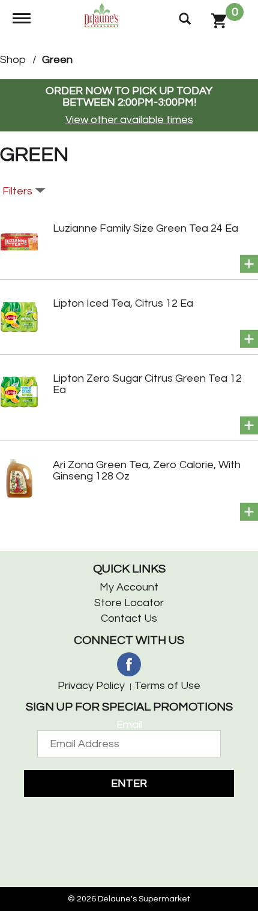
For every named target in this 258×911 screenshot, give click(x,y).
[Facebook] (129, 664)
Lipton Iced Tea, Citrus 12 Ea (123, 303)
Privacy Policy (91, 685)
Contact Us (129, 618)
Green (57, 59)
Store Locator (129, 603)
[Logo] (103, 14)
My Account (129, 587)
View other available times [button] (129, 119)
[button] (249, 264)
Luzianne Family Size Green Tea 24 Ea (145, 228)
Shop (13, 59)
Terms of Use (167, 685)
